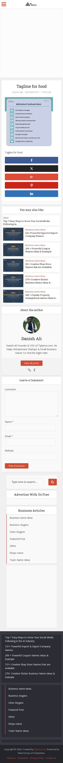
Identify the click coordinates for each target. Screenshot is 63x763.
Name (9, 421)
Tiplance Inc (40, 749)
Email (9, 436)
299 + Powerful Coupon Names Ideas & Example (38, 250)
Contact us (50, 757)
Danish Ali (33, 92)
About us (11, 757)
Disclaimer (23, 757)
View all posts (31, 363)
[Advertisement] (31, 43)
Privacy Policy (37, 757)
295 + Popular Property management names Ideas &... (41, 296)
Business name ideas (35, 229)
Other (6, 217)
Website (9, 450)
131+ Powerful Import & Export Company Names (41, 234)
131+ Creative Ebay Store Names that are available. (38, 266)
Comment (10, 389)
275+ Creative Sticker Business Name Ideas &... (38, 281)
